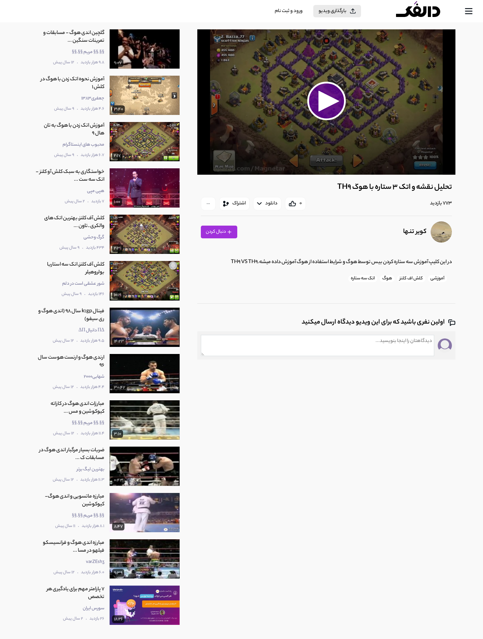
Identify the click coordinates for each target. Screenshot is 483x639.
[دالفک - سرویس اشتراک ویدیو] (424, 11)
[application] (326, 102)
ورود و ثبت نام (289, 11)
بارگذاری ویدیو (333, 11)
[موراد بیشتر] (208, 203)
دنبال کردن (216, 232)
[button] (326, 101)
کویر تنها (414, 232)
